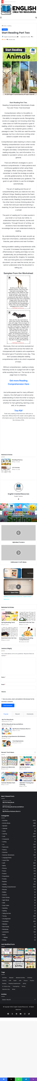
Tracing (4, 916)
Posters (4, 873)
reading (9, 25)
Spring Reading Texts (8, 622)
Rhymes (4, 889)
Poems (4, 871)
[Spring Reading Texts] (9, 616)
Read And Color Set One (8, 638)
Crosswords (5, 839)
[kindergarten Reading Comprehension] (27, 631)
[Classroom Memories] (9, 761)
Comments (30, 714)
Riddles (4, 892)
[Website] (18, 499)
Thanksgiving (16, 986)
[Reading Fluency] (6, 462)
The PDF (18, 410)
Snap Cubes (5, 905)
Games (6, 937)
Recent (17, 714)
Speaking (4, 908)
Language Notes (6, 857)
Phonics (4, 868)
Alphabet (4, 825)
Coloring (4, 833)
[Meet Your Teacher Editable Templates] (30, 958)
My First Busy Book (7, 719)
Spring (24, 983)
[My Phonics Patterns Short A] (6, 731)
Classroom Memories (8, 767)
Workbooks (5, 929)
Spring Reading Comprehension (18, 514)
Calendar (4, 828)
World (3, 934)
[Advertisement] (18, 1062)
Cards (4, 831)
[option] (18, 512)
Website (3, 691)
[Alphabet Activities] (18, 965)
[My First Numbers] (28, 761)
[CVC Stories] (6, 469)
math (3, 863)
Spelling (4, 910)
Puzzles (4, 879)
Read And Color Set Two (26, 622)
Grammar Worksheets (8, 855)
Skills (3, 902)
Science (4, 894)
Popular (6, 714)
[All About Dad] (6, 965)
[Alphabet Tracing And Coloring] (28, 776)
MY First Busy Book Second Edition (12, 724)
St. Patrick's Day (6, 986)
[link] (6, 581)
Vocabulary (5, 921)
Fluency (4, 849)
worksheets (5, 932)
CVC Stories (16, 467)
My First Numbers (9, 1)
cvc (3, 844)
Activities (18, 510)
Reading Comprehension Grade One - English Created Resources (18, 581)
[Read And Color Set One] (9, 631)
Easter (15, 980)
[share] (29, 580)
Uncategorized (6, 918)
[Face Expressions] (6, 743)
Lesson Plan (5, 860)
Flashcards (5, 847)
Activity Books (6, 823)
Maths (4, 865)
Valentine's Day (6, 989)
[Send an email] (17, 36)
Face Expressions (18, 741)
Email (3, 684)
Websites (4, 924)
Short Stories (6, 897)
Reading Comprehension (9, 887)
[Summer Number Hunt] (9, 776)
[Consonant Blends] (30, 965)
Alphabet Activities (20, 977)
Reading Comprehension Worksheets (13, 736)
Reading (4, 983)
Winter (13, 989)
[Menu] (1, 17)
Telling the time (6, 913)
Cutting (4, 841)
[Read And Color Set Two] (27, 616)
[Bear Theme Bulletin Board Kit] (6, 951)
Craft (3, 836)
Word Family (5, 926)
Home (4, 25)
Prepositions (5, 876)
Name (3, 677)
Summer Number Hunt (8, 783)
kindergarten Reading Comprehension (26, 639)
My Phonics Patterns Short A (21, 729)
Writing (4, 940)
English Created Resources (10, 36)
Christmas (29, 977)
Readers (4, 881)
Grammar (4, 852)
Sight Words (5, 900)
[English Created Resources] (18, 10)
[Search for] (36, 17)
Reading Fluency (17, 460)
